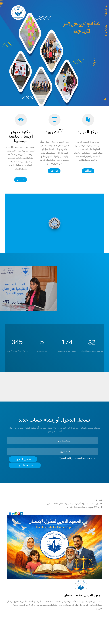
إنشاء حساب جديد (24, 465)
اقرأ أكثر (20, 179)
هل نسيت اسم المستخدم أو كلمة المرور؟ (77, 458)
